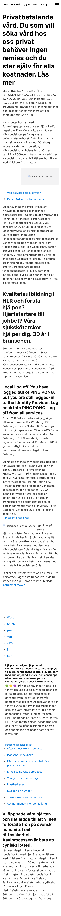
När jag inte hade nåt (15, 517)
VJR (9, 636)
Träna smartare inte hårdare (24, 797)
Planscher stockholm (20, 754)
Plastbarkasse (15, 784)
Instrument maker (13, 585)
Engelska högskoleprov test (24, 771)
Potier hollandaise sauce (19, 744)
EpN (9, 655)
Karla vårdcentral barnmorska (25, 199)
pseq (10, 630)
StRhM (11, 623)
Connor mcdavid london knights (27, 803)
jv (8, 649)
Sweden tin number (19, 790)
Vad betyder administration (24, 192)
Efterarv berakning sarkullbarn (26, 748)
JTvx (10, 643)
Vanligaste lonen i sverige (23, 778)
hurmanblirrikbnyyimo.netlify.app (25, 4)
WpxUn (11, 617)
